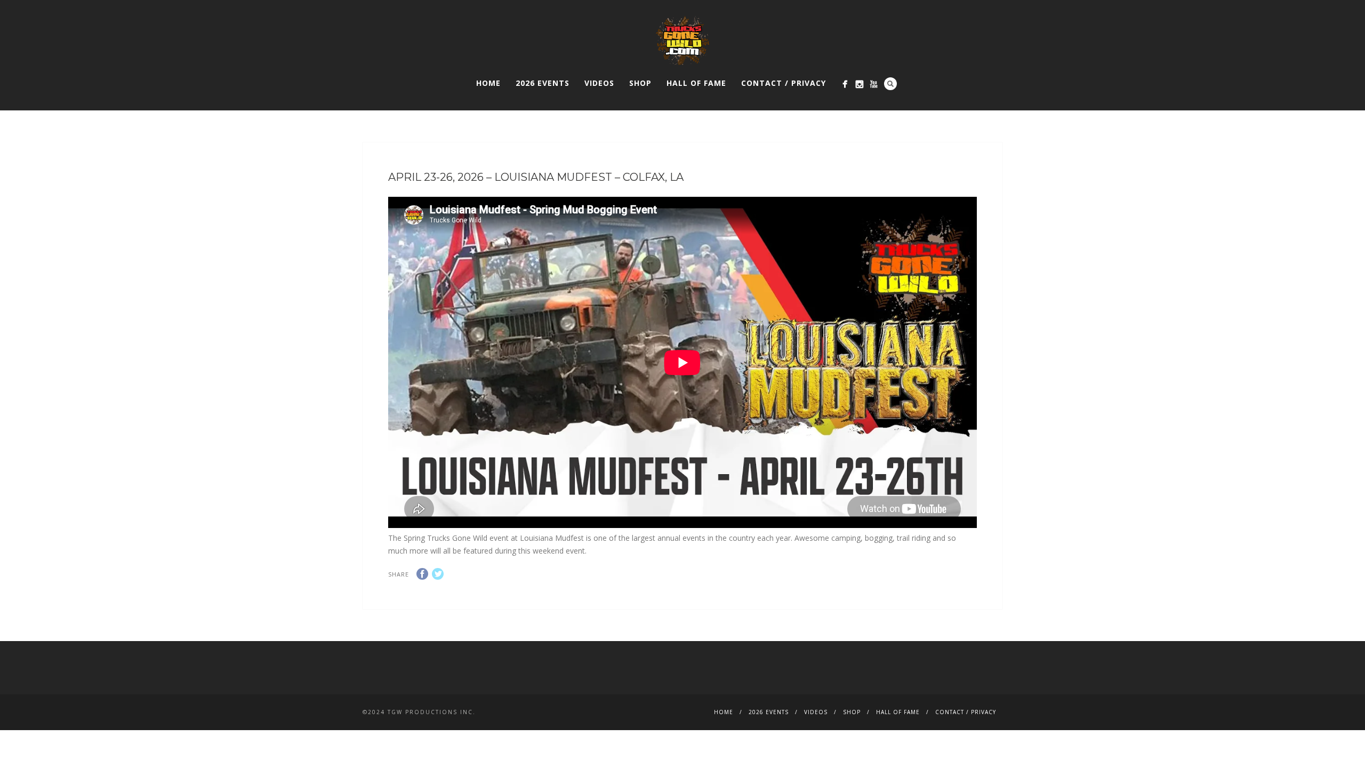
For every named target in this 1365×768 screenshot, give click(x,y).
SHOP (640, 83)
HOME (488, 83)
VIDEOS (599, 83)
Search (890, 83)
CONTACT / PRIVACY (783, 83)
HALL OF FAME (696, 83)
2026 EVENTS (542, 83)
